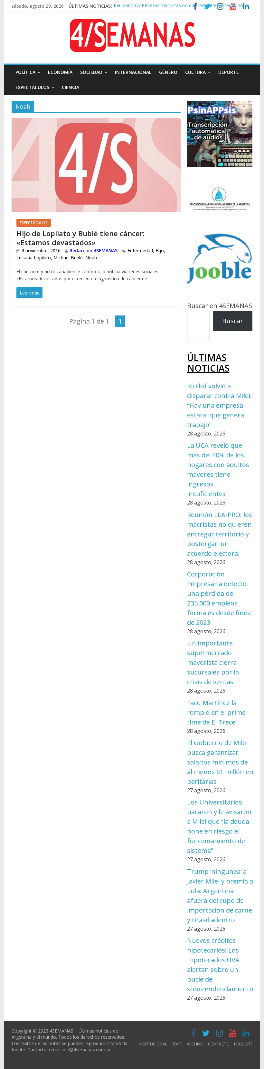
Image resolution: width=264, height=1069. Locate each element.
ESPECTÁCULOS (32, 87)
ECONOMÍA (60, 72)
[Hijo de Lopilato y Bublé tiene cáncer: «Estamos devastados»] (96, 122)
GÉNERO (168, 72)
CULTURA (195, 72)
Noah (91, 258)
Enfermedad (140, 250)
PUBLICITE (243, 1044)
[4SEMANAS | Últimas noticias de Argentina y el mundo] (132, 23)
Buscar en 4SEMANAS (219, 305)
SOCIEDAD (91, 72)
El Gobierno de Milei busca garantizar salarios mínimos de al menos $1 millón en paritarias (220, 762)
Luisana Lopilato (33, 258)
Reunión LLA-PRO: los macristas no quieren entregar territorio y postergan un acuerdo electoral (219, 534)
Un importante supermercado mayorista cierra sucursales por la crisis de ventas (213, 662)
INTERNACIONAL (133, 72)
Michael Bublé (68, 258)
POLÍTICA (25, 72)
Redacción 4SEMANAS (94, 250)
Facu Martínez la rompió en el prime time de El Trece (216, 712)
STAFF (177, 1044)
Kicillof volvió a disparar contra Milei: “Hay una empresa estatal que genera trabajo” (219, 405)
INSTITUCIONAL (153, 1044)
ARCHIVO (195, 1044)
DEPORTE (228, 72)
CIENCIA (70, 87)
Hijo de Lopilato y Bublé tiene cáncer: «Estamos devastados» (80, 237)
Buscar (232, 320)
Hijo (160, 250)
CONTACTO (219, 1044)
